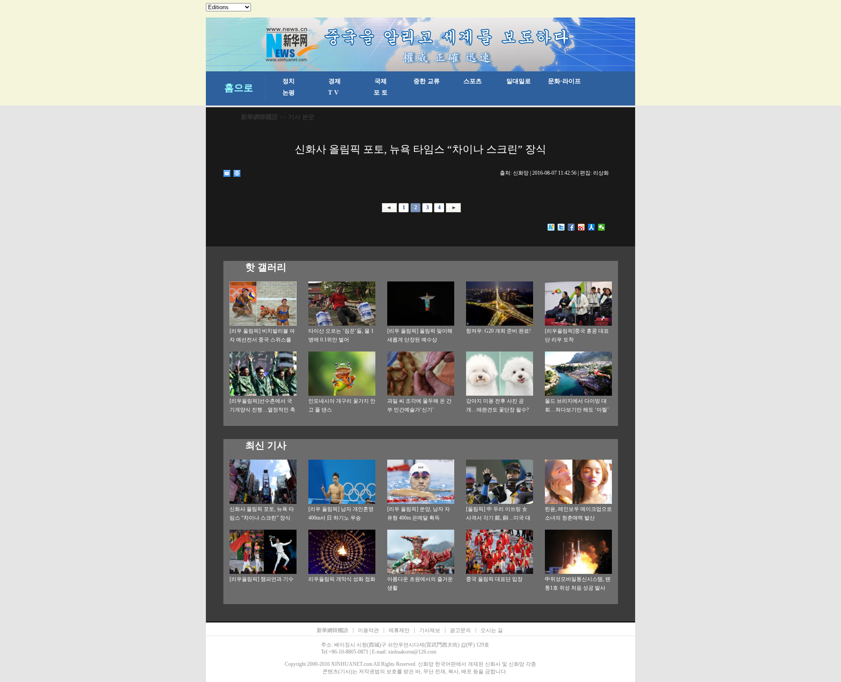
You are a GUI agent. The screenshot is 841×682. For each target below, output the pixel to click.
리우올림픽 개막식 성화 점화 (341, 579)
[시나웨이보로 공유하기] (581, 227)
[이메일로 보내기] (227, 173)
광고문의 (460, 630)
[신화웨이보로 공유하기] (551, 227)
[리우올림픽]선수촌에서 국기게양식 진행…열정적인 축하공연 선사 (262, 410)
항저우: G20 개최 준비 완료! (498, 331)
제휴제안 (399, 630)
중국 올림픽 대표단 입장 (494, 579)
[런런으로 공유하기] (591, 227)
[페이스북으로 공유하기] (571, 227)
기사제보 (429, 630)
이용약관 (368, 630)
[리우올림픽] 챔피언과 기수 (261, 579)
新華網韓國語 (259, 117)
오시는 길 (492, 630)
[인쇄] (237, 173)
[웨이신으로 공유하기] (601, 227)
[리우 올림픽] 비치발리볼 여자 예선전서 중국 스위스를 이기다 (262, 340)
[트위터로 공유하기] (561, 227)
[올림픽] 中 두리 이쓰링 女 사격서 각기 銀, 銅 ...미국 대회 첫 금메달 (498, 518)
